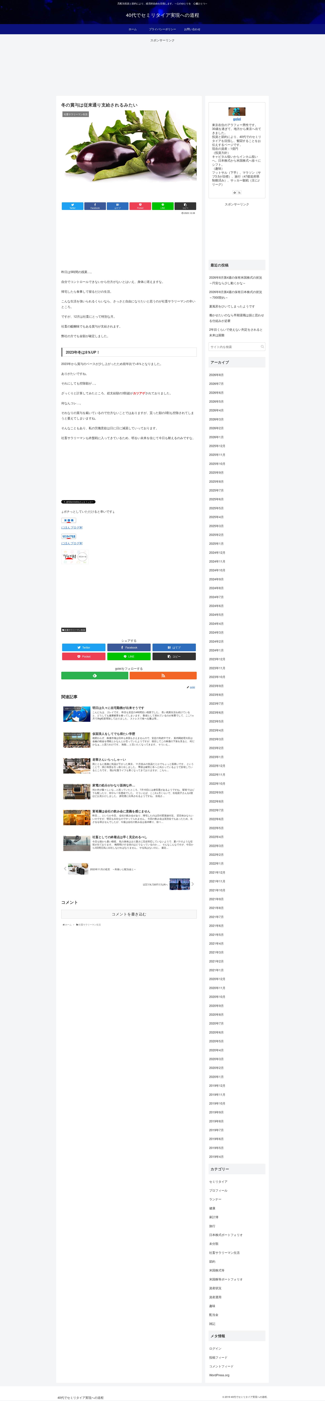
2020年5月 (216, 1041)
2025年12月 (217, 445)
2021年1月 (216, 970)
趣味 (212, 1305)
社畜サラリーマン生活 (74, 629)
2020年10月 (217, 996)
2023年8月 (216, 694)
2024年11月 (217, 561)
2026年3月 (216, 419)
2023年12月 (217, 659)
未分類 (213, 1243)
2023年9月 (216, 685)
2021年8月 (216, 907)
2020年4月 (216, 1050)
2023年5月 (216, 721)
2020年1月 (216, 1076)
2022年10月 (217, 783)
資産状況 (215, 1288)
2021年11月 (217, 881)
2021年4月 (216, 943)
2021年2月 (216, 961)
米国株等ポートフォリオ (226, 1279)
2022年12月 (217, 765)
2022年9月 (216, 792)
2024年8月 (216, 588)
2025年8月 (216, 481)
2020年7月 (216, 1023)
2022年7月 (216, 810)
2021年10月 (217, 890)
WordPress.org (219, 1375)
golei (237, 119)
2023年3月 (216, 739)
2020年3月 (216, 1059)
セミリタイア (218, 1181)
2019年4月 (216, 1156)
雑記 (212, 1323)
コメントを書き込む (129, 914)
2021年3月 (216, 952)
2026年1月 (216, 437)
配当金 (213, 1314)
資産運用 (215, 1297)
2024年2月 (216, 641)
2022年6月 (216, 819)
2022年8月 (216, 801)
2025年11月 (217, 454)
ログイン (215, 1348)
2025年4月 (216, 517)
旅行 (212, 1226)
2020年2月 (216, 1067)
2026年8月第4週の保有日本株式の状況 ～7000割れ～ (237, 294)
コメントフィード (221, 1366)
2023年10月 (217, 676)
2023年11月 (217, 668)
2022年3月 (216, 845)
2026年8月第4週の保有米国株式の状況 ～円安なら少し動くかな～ (237, 280)
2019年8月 (216, 1121)
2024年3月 (216, 632)
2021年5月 (216, 934)
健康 (212, 1208)
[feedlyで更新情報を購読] (94, 675)
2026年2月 (216, 428)
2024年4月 (216, 623)
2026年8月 (216, 374)
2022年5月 (216, 828)
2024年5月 (216, 614)
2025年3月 (216, 526)
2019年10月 (217, 1103)
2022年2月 (216, 854)
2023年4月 (216, 730)
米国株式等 (216, 1270)
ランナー (215, 1199)
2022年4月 (216, 836)
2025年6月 (216, 499)
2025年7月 (216, 490)
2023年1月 (216, 757)
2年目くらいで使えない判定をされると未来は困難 (236, 332)
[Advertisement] (162, 66)
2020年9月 (216, 1005)
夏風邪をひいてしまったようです (232, 306)
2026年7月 (216, 383)
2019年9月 (216, 1112)
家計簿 (213, 1217)
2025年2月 (216, 534)
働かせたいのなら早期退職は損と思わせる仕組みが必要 (236, 318)
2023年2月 (216, 748)
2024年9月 (216, 579)
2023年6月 (216, 712)
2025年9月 (216, 472)
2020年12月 (217, 979)
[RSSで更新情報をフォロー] (163, 675)
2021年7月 (216, 916)
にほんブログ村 (72, 527)
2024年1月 (216, 650)
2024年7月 (216, 597)
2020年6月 (216, 1032)
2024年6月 (216, 605)
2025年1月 (216, 543)
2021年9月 (216, 899)
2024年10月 (217, 570)
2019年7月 (216, 1130)
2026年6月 (216, 392)
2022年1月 (216, 863)
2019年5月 (216, 1147)
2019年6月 (216, 1138)
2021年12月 (217, 872)
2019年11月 (217, 1094)
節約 (212, 1261)
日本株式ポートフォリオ (226, 1234)
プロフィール (218, 1190)
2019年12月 (217, 1085)
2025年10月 (217, 463)
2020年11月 (217, 987)
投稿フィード (218, 1357)
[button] (262, 346)
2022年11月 (217, 774)
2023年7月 (216, 703)
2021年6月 (216, 925)
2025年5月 (216, 508)
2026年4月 (216, 410)
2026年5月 (216, 401)
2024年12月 (217, 552)
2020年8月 (216, 1014)
